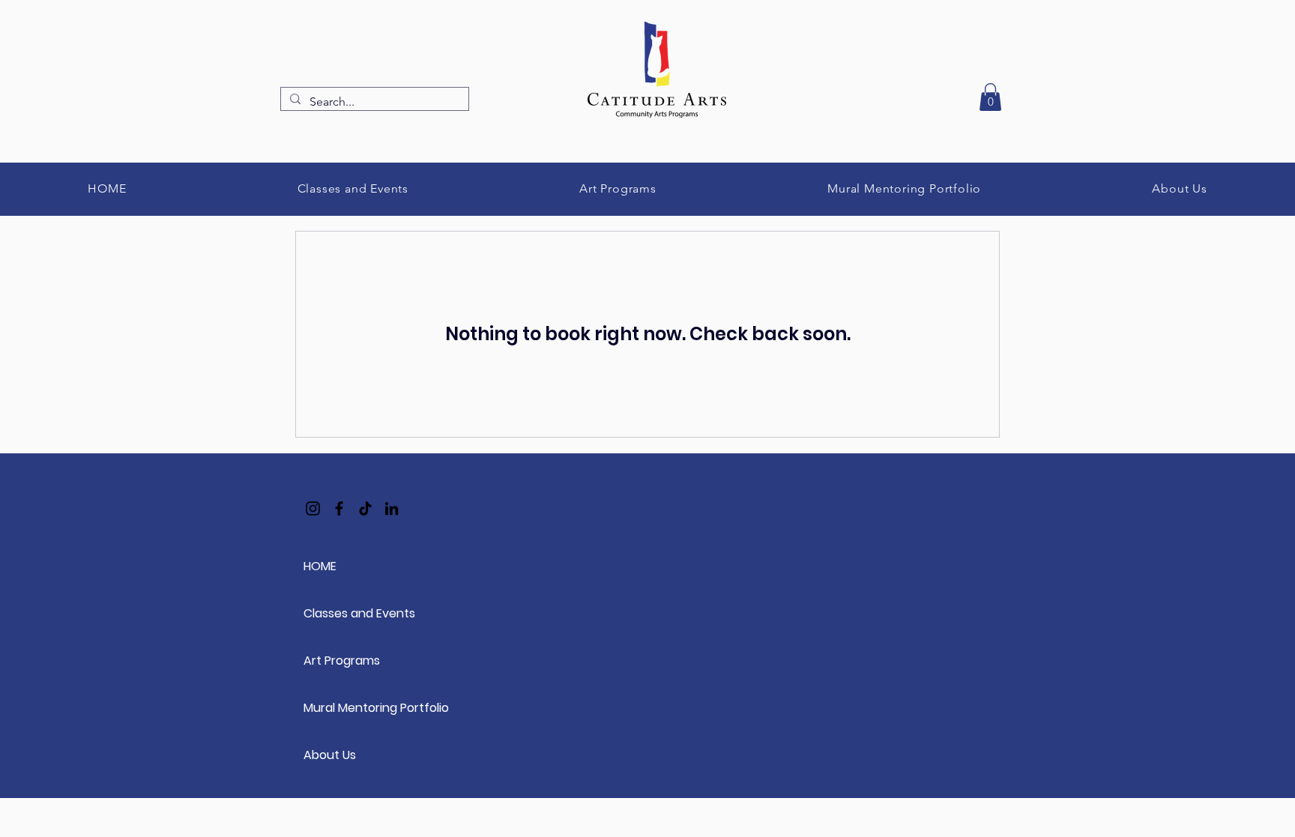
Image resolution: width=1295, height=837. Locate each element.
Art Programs (342, 660)
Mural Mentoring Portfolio (356, 707)
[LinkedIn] (391, 508)
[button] (990, 97)
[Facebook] (339, 508)
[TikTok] (365, 508)
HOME (320, 566)
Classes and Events (356, 613)
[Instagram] (313, 508)
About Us (330, 755)
